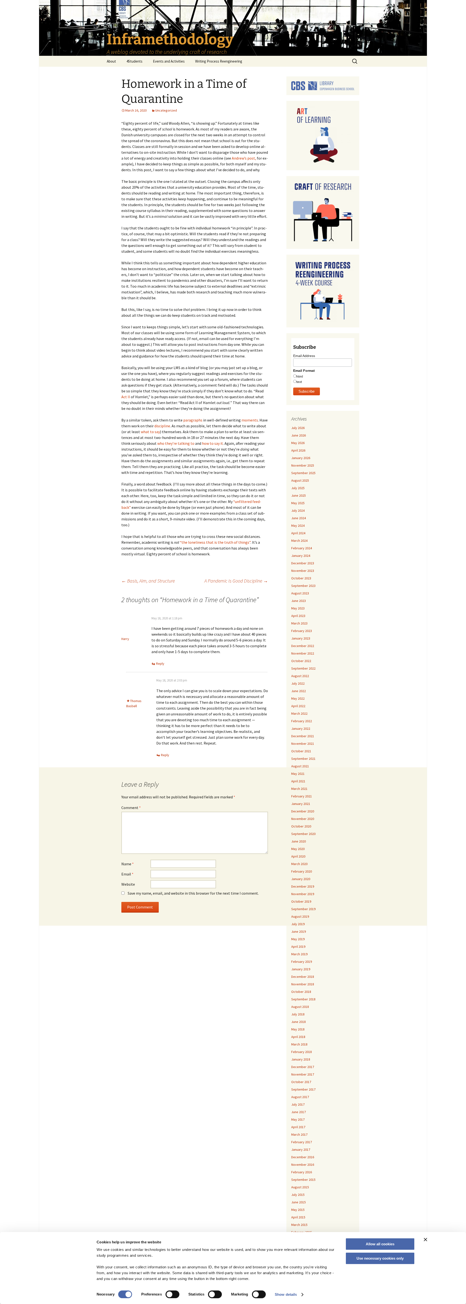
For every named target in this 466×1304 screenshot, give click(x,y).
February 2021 (301, 796)
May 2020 (298, 849)
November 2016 (302, 1164)
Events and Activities (169, 61)
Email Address (304, 356)
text (299, 382)
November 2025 (302, 465)
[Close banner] (425, 1239)
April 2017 (298, 1127)
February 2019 (301, 961)
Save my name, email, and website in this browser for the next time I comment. (193, 893)
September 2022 (303, 668)
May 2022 (298, 698)
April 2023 (298, 616)
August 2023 (300, 593)
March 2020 (299, 864)
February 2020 (301, 871)
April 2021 (298, 781)
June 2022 (298, 691)
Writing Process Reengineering (218, 61)
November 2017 (302, 1074)
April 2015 (298, 1217)
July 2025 (298, 488)
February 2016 (301, 1172)
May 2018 (298, 1029)
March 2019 (299, 954)
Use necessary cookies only (380, 1258)
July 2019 (298, 924)
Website (128, 884)
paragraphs (192, 420)
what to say (150, 431)
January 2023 (300, 638)
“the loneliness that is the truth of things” (215, 542)
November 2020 (302, 819)
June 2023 (298, 601)
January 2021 (300, 804)
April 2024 (298, 533)
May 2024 (298, 525)
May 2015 (298, 1209)
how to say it (212, 443)
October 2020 (301, 826)
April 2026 (298, 450)
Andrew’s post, (244, 158)
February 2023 (301, 631)
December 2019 (302, 886)
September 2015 (303, 1179)
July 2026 (298, 428)
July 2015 (298, 1194)
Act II (125, 396)
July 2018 (298, 1014)
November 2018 (302, 984)
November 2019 (302, 894)
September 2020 (303, 834)
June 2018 (298, 1022)
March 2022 (299, 713)
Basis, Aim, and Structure (148, 581)
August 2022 (300, 676)
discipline (162, 425)
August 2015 (300, 1187)
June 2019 (298, 931)
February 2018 (301, 1052)
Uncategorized (166, 110)
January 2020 (300, 879)
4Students (134, 61)
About (111, 61)
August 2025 (300, 480)
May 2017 (298, 1119)
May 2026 (298, 443)
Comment (131, 807)
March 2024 (299, 540)
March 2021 (299, 788)
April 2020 (298, 856)
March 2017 (299, 1134)
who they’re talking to (175, 443)
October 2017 (301, 1082)
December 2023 (302, 563)
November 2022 (302, 653)
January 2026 (300, 458)
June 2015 (298, 1202)
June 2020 (298, 841)
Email (127, 874)
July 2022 (298, 683)
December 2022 (302, 646)
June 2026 (298, 435)
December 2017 (302, 1067)
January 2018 (300, 1059)
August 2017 (300, 1097)
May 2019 (298, 939)
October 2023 (301, 578)
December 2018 (302, 976)
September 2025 (303, 473)
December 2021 (302, 736)
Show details (286, 1294)
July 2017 (298, 1104)
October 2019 (301, 901)
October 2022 (301, 661)
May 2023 (298, 608)
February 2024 (301, 548)
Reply (160, 663)
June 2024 (298, 518)
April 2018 (298, 1037)
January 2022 (300, 728)
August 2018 (300, 1006)
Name (127, 863)
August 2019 (300, 916)
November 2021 (302, 743)
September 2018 (303, 999)
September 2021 (303, 758)
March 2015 (299, 1225)
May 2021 (298, 773)
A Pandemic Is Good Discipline (236, 581)
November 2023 (302, 570)
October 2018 (301, 991)
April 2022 (298, 706)
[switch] (172, 1294)
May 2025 (298, 503)
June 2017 (298, 1112)
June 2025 (298, 495)
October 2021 (301, 751)
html (299, 376)
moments (249, 420)
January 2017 (300, 1149)
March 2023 (299, 623)
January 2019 (300, 969)
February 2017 (301, 1142)
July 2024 (298, 510)
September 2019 (303, 909)
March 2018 (299, 1044)
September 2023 (303, 585)
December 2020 (302, 811)
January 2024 (300, 555)
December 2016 (302, 1157)
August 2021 (300, 766)
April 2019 (298, 946)
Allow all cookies (380, 1244)
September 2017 (303, 1089)
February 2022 (301, 721)
